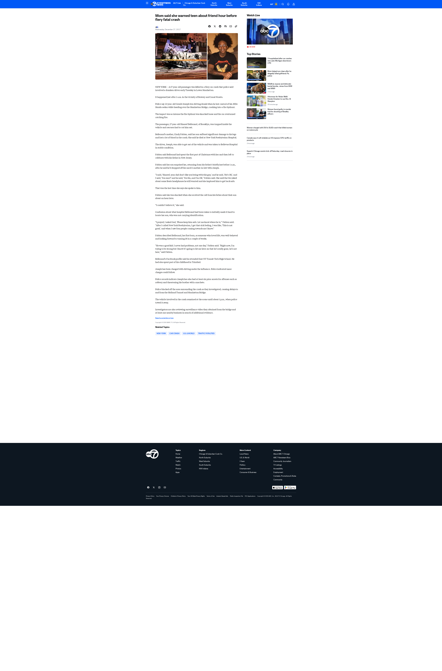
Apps (177, 472)
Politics (242, 465)
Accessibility (278, 469)
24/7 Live (177, 3)
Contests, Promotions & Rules (284, 476)
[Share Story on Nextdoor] (225, 26)
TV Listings (277, 465)
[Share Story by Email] (231, 26)
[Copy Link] (236, 26)
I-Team (242, 461)
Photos (178, 469)
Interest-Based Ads (222, 496)
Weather (179, 458)
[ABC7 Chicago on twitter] (153, 487)
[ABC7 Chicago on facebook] (148, 487)
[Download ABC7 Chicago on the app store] (277, 487)
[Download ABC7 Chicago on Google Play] (290, 487)
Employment (278, 472)
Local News (244, 454)
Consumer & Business (248, 472)
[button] (147, 3)
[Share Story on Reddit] (220, 26)
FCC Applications (250, 496)
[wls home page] (152, 454)
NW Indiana (259, 4)
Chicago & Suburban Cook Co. (194, 4)
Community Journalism (282, 461)
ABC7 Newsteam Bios (281, 458)
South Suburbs (244, 4)
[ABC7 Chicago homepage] (160, 4)
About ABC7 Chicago (281, 454)
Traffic (178, 461)
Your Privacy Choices (162, 496)
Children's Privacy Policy (178, 496)
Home (178, 454)
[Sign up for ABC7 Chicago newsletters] (165, 487)
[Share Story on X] (215, 26)
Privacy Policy (150, 496)
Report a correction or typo (164, 318)
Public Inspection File (236, 496)
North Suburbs (214, 4)
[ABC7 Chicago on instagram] (159, 487)
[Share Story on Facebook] (209, 26)
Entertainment (245, 469)
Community (277, 480)
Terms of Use (211, 496)
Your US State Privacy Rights (196, 496)
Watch (178, 465)
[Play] (270, 31)
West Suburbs (229, 4)
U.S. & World (244, 458)
